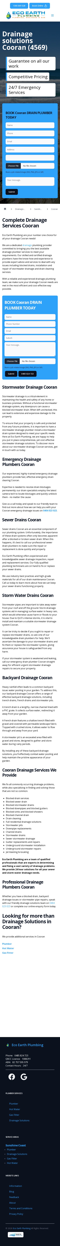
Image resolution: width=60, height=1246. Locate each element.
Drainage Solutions (19, 1120)
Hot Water (8, 948)
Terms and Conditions (20, 1208)
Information (15, 1185)
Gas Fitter (7, 952)
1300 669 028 (19, 5)
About (12, 1202)
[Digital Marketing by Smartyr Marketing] (15, 1234)
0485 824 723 (27, 373)
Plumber (7, 943)
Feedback (14, 1197)
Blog (11, 1191)
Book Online (37, 5)
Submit (12, 191)
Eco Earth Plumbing (21, 1228)
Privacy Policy (16, 1213)
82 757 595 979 (20, 1062)
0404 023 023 (50, 510)
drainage (27, 245)
